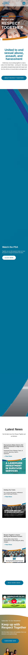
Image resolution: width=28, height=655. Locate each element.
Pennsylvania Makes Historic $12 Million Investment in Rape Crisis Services (13, 446)
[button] (24, 3)
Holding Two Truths (9, 490)
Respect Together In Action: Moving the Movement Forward (13, 535)
